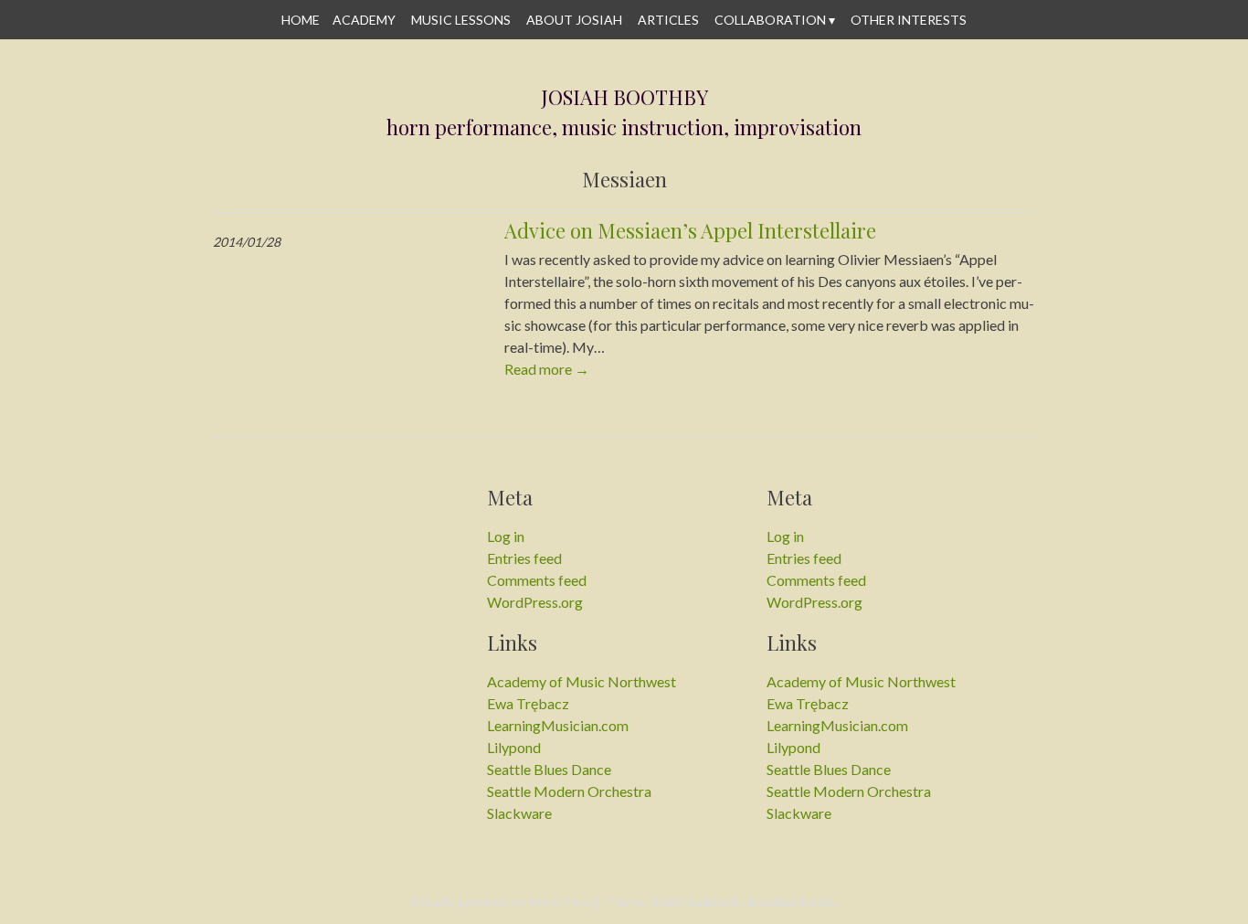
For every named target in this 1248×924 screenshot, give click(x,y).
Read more (546, 368)
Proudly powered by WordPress (502, 901)
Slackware (519, 813)
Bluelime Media (791, 901)
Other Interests (909, 19)
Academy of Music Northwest (581, 681)
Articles (668, 19)
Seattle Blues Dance (549, 769)
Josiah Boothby (624, 98)
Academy (364, 19)
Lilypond (514, 747)
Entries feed (524, 558)
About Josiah (574, 19)
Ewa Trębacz (528, 703)
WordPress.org (535, 602)
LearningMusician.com (558, 725)
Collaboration (770, 19)
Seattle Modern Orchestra (569, 791)
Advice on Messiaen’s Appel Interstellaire (690, 230)
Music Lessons (461, 19)
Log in (505, 536)
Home (300, 19)
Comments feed (537, 580)
